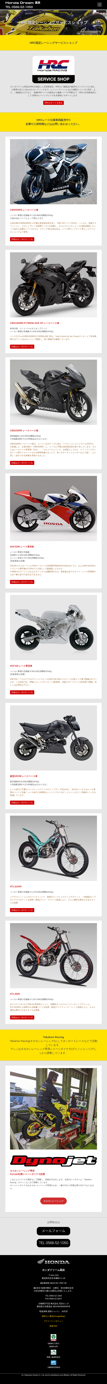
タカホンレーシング (53, 1201)
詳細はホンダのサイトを (22, 239)
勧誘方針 (53, 1326)
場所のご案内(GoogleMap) (53, 1316)
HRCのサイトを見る (53, 103)
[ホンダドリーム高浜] (27, 2)
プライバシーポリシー (53, 1321)
